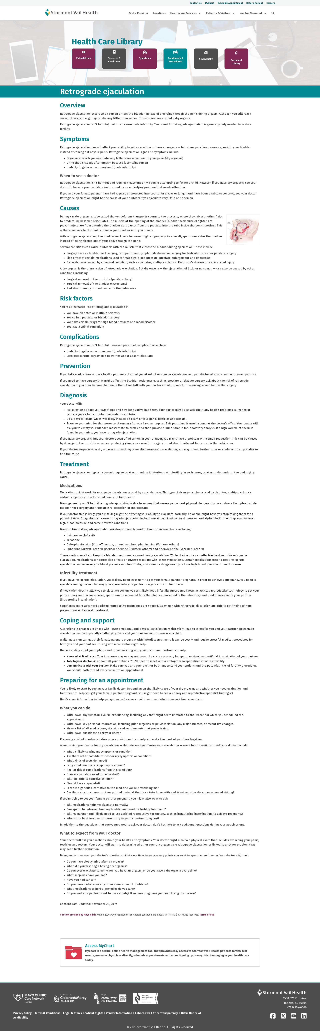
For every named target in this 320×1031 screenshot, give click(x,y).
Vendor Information (119, 1013)
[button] (199, 13)
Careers (270, 3)
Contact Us (196, 3)
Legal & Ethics (72, 1013)
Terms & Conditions (47, 1013)
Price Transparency (165, 1013)
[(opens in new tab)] (30, 998)
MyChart (209, 3)
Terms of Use (207, 914)
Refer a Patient (254, 3)
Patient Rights (94, 1013)
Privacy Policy (22, 1013)
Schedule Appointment (230, 3)
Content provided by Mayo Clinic (78, 914)
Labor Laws (142, 1013)
